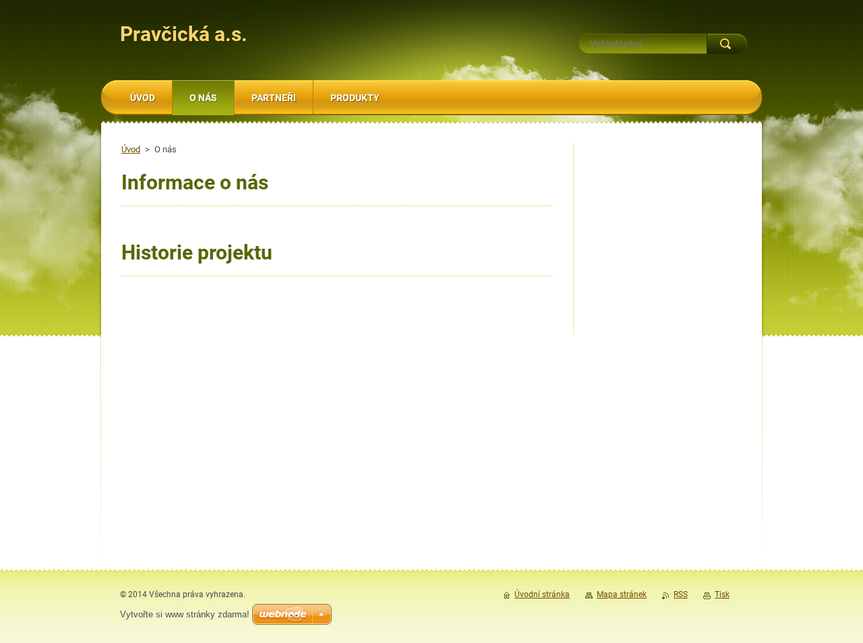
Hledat (727, 44)
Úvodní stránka (542, 594)
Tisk (722, 594)
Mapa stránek (622, 594)
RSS (681, 594)
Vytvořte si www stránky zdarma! (184, 614)
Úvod (130, 149)
